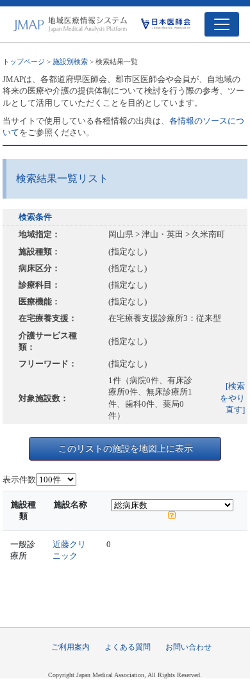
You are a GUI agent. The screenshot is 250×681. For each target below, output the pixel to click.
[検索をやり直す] (232, 397)
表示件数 (19, 479)
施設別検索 (70, 61)
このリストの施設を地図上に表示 (125, 448)
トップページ (24, 61)
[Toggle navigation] (222, 24)
